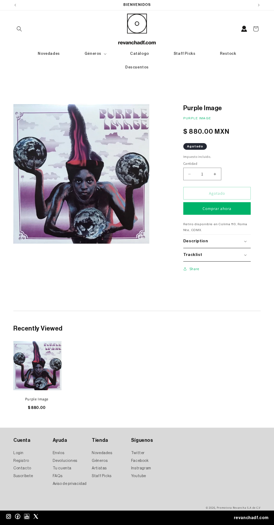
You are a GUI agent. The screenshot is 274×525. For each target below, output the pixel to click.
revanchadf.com (251, 518)
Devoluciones (65, 461)
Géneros (100, 461)
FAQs (58, 476)
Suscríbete (23, 476)
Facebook (140, 461)
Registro (21, 461)
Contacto (22, 468)
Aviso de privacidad (70, 484)
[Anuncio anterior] (15, 5)
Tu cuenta (62, 468)
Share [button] (194, 268)
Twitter (138, 453)
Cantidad (190, 163)
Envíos (58, 453)
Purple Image (36, 399)
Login (18, 453)
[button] (19, 29)
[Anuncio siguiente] (259, 5)
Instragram (141, 468)
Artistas (99, 468)
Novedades (102, 453)
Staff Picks (102, 476)
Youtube (138, 476)
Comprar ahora (217, 208)
